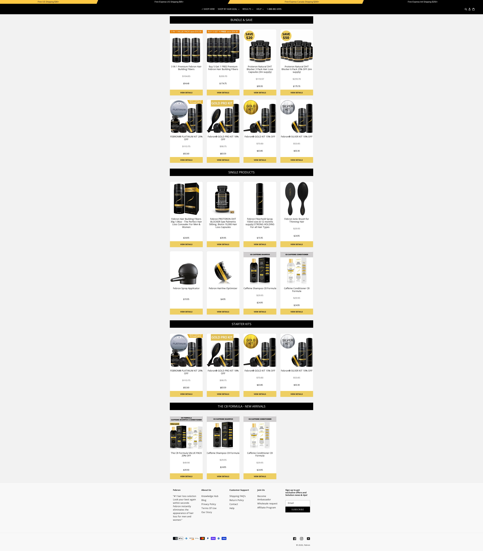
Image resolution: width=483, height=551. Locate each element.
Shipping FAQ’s (237, 496)
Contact (233, 504)
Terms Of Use (208, 508)
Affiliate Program (266, 507)
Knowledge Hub (209, 496)
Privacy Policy (208, 504)
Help (231, 508)
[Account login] (469, 8)
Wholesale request (267, 503)
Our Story (206, 512)
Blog (203, 500)
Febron (307, 545)
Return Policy (236, 500)
